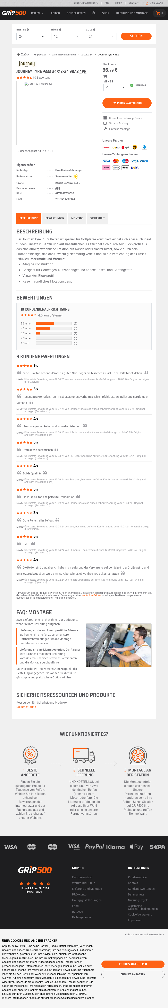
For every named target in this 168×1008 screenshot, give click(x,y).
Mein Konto (156, 3)
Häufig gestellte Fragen (87, 900)
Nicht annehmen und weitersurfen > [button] (144, 934)
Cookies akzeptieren (133, 964)
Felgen (55, 13)
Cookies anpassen (133, 974)
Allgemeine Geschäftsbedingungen (143, 907)
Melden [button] (20, 379)
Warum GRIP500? (83, 883)
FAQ (107, 3)
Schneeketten (76, 13)
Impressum (135, 920)
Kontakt (133, 3)
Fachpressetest (82, 877)
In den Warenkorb (129, 103)
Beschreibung (28, 218)
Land (75, 906)
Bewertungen (54, 218)
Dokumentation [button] (26, 707)
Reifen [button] (35, 13)
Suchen (136, 36)
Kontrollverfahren (91, 595)
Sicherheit (97, 218)
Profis (118, 3)
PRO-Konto (79, 894)
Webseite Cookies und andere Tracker (72, 998)
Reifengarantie (81, 917)
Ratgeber (78, 911)
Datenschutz (136, 894)
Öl (93, 13)
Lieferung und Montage (132, 13)
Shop (105, 13)
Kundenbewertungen (86, 3)
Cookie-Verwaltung (140, 914)
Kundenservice (137, 877)
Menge (108, 81)
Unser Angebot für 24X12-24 (36, 151)
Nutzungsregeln (138, 900)
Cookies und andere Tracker (60, 982)
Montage (77, 218)
